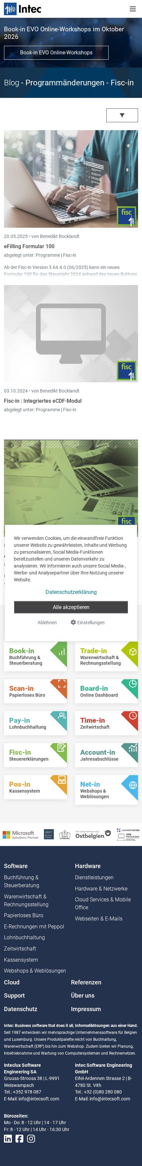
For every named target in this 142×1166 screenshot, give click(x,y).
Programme (48, 255)
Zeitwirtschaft (20, 949)
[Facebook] (19, 1139)
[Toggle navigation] (132, 9)
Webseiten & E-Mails (99, 919)
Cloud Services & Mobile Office (103, 903)
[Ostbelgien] (94, 834)
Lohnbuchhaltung (24, 937)
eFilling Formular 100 (29, 246)
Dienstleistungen (94, 877)
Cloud (11, 982)
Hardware (88, 866)
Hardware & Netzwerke (101, 889)
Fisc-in (69, 255)
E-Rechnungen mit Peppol (34, 926)
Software (16, 866)
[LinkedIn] (8, 1139)
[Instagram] (31, 1139)
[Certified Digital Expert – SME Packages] (128, 834)
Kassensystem (21, 960)
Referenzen (86, 982)
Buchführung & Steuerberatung (21, 881)
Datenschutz (20, 1009)
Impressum (86, 1009)
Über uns (82, 995)
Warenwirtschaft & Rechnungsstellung (26, 900)
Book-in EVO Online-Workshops (56, 52)
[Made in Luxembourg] (64, 834)
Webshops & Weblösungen (35, 971)
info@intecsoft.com (38, 1098)
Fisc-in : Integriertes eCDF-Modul (43, 401)
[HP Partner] (49, 834)
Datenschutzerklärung (71, 592)
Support (14, 995)
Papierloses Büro (23, 915)
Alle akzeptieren (71, 607)
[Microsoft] (21, 834)
